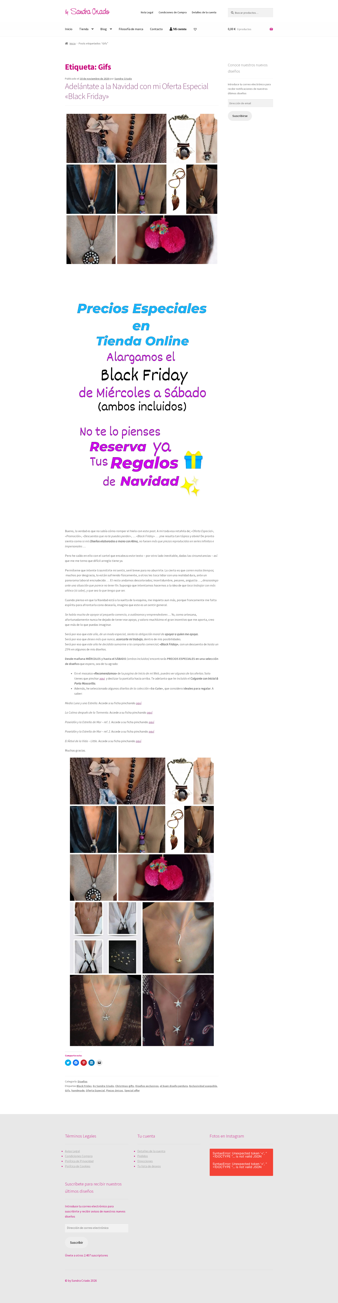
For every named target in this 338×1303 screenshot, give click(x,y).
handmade (77, 1090)
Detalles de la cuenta (204, 12)
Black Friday (84, 1086)
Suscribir (76, 1242)
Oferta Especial (95, 1090)
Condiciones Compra (79, 1156)
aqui (102, 678)
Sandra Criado (123, 78)
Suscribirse (239, 116)
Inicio (68, 29)
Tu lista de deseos (149, 1166)
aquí (138, 703)
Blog (103, 29)
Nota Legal (147, 12)
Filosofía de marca (131, 29)
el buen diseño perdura (174, 1086)
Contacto (156, 29)
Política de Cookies (77, 1166)
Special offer (132, 1090)
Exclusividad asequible (203, 1086)
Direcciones (145, 1161)
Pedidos (142, 1156)
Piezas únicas (114, 1090)
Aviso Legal (72, 1151)
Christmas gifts (124, 1086)
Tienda (83, 29)
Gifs (67, 1090)
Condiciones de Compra (173, 12)
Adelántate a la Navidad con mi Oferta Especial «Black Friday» (136, 91)
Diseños (82, 1081)
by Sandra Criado (103, 1086)
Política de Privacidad (79, 1161)
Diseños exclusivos (147, 1086)
